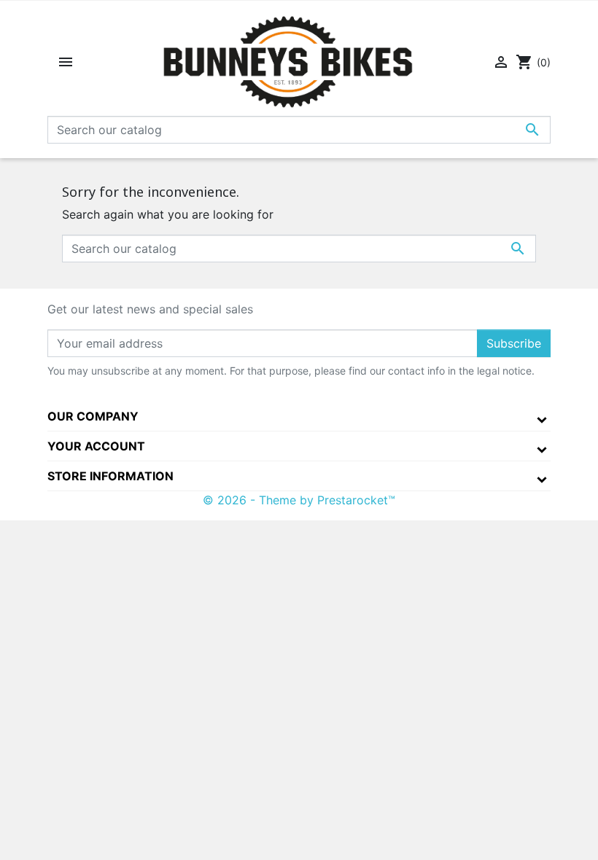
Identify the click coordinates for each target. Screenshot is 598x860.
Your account (96, 446)
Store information (110, 476)
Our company (93, 416)
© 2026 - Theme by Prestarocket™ (299, 500)
